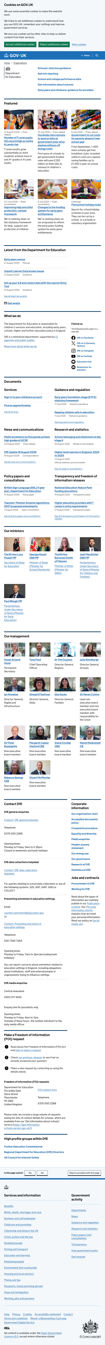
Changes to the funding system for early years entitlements (51, 211)
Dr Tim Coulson (63, 659)
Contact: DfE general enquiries (21, 820)
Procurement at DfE (82, 883)
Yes (31, 1173)
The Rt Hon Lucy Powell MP (13, 556)
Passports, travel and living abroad (23, 1286)
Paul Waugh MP (13, 601)
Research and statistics (84, 1228)
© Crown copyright (90, 1336)
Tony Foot (35, 659)
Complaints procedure (84, 828)
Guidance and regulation (85, 1222)
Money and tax (12, 1280)
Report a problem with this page (84, 1173)
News (74, 1216)
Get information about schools (55, 84)
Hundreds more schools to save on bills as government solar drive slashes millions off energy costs (51, 141)
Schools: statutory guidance (54, 68)
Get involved (78, 1256)
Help (7, 1314)
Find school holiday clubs (86, 204)
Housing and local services (19, 1273)
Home (7, 63)
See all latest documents (15, 296)
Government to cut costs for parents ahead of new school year (85, 138)
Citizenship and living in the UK (21, 1230)
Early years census (14, 259)
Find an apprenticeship (17, 405)
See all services (11, 412)
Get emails (14, 303)
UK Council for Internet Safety (21, 1157)
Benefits (8, 1206)
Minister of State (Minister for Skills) (64, 569)
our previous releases (30, 1057)
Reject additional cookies (54, 44)
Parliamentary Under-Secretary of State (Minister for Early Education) (14, 613)
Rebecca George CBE (13, 779)
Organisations (20, 63)
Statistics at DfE (81, 870)
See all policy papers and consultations (22, 516)
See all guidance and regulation (69, 422)
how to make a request (28, 1050)
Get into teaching (48, 73)
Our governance (80, 859)
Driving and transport (16, 1249)
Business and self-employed (19, 1218)
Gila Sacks (61, 694)
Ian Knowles (11, 694)
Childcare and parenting (17, 1224)
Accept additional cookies (20, 44)
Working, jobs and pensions (19, 1298)
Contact (68, 1314)
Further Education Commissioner (23, 1146)
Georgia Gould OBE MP (37, 556)
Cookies (27, 1314)
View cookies (79, 44)
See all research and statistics (68, 468)
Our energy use (80, 853)
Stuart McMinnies (39, 777)
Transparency (79, 1244)
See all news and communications (20, 462)
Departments (78, 1210)
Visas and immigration (16, 1292)
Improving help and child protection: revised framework (18, 211)
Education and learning (17, 1255)
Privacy (16, 1314)
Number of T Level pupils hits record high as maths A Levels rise (18, 141)
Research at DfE (80, 864)
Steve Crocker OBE (63, 744)
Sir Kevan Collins (89, 694)
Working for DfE (80, 889)
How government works (84, 1250)
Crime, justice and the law (18, 1236)
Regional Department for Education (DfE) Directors (34, 1152)
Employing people (14, 1261)
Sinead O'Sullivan (39, 694)
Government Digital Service (19, 1322)
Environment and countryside (20, 1267)
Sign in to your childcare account (23, 397)
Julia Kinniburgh (89, 659)
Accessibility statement (48, 1314)
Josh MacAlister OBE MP (89, 556)
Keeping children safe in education (74, 412)
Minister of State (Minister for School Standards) (39, 566)
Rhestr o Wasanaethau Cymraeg (48, 1318)
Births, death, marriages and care (22, 1212)
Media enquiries (80, 839)
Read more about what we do (20, 346)
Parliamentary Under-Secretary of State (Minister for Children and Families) (89, 569)
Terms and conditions (16, 1318)
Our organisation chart (84, 813)
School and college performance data (59, 79)
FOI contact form (47, 1089)
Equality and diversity (83, 833)
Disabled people (13, 1243)
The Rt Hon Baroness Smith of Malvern (64, 558)
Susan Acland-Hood (12, 661)
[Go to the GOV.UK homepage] (15, 55)
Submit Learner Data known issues (24, 271)
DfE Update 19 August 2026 (20, 452)
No (44, 1173)
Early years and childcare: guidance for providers (66, 90)
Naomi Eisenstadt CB (90, 744)
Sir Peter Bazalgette (10, 744)
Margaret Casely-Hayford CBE (39, 744)
